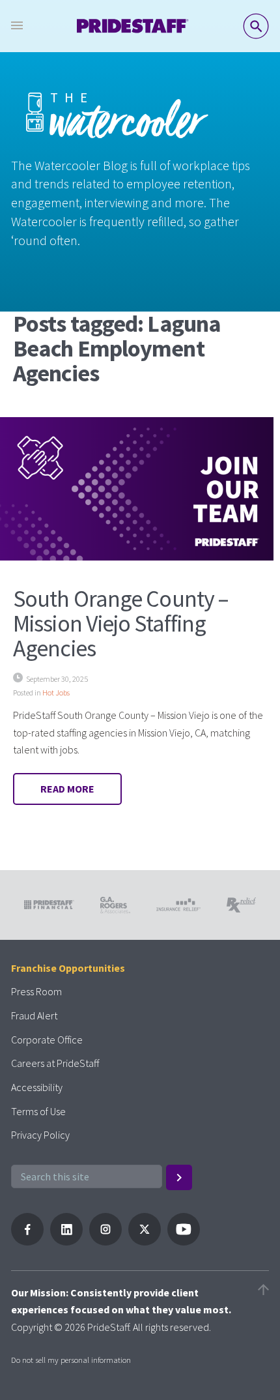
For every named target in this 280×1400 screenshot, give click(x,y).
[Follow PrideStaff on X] (144, 1241)
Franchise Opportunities (68, 967)
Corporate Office (47, 1039)
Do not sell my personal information (71, 1359)
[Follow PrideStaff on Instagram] (105, 1241)
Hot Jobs (56, 692)
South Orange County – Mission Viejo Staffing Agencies (120, 623)
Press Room (36, 991)
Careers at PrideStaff (55, 1063)
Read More (67, 788)
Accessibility (37, 1087)
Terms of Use (38, 1111)
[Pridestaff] (133, 26)
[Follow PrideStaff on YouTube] (183, 1241)
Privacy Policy (40, 1134)
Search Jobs (256, 26)
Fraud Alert (34, 1015)
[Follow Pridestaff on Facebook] (27, 1241)
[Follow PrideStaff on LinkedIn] (66, 1241)
